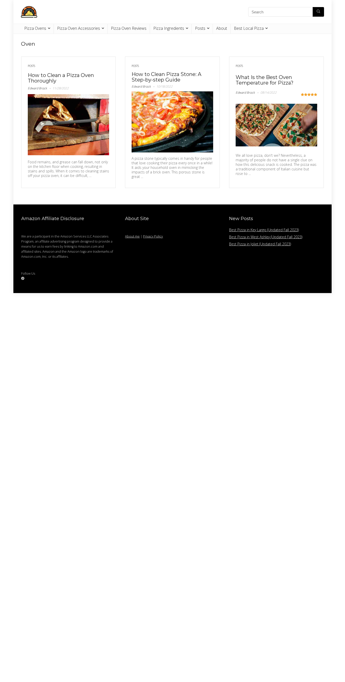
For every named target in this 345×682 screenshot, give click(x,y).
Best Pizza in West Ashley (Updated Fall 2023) (265, 236)
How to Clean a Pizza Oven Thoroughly (61, 78)
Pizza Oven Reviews (128, 28)
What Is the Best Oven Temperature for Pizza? (264, 80)
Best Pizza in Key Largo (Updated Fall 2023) (264, 229)
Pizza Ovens (35, 28)
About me (132, 236)
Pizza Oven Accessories (78, 28)
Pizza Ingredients (168, 28)
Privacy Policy (153, 236)
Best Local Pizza (249, 28)
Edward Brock (37, 88)
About (221, 28)
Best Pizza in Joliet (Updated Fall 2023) (260, 244)
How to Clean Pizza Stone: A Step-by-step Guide (166, 77)
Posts (200, 28)
